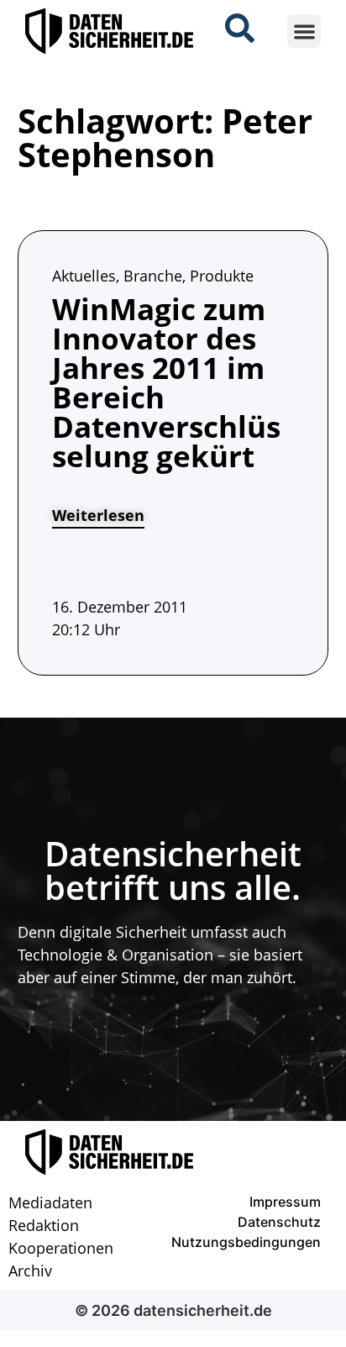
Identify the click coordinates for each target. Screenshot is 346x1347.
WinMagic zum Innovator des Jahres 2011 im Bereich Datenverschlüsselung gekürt (166, 382)
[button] (304, 31)
